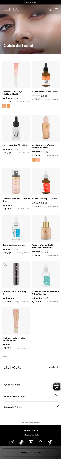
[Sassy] (38, 160)
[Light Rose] (4, 106)
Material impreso (30, 430)
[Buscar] (49, 9)
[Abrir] (56, 9)
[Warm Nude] (8, 106)
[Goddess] (34, 160)
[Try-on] (5, 264)
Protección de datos (30, 434)
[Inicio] (11, 9)
